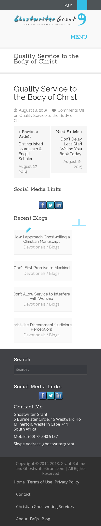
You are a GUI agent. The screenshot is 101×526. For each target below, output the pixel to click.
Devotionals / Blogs (42, 247)
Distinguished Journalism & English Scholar (31, 151)
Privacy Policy (67, 482)
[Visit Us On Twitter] (51, 204)
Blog (46, 519)
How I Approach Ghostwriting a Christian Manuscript (41, 239)
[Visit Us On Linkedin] (59, 204)
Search (82, 5)
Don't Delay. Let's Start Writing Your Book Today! (70, 146)
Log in (68, 5)
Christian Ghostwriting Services (45, 506)
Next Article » (69, 131)
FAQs (34, 519)
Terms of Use (39, 482)
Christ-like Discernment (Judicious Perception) (41, 327)
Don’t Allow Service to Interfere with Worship (41, 296)
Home (19, 482)
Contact (23, 494)
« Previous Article (28, 134)
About (21, 519)
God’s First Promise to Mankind (41, 267)
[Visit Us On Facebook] (42, 204)
